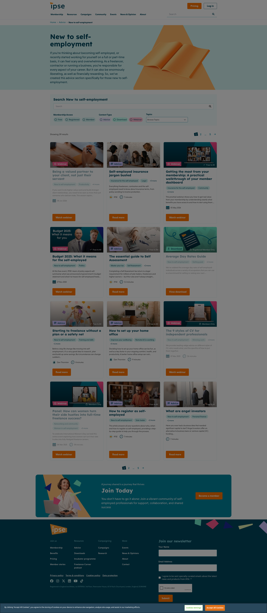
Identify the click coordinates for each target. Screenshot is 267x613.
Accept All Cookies (215, 607)
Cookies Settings (193, 607)
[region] (133, 608)
